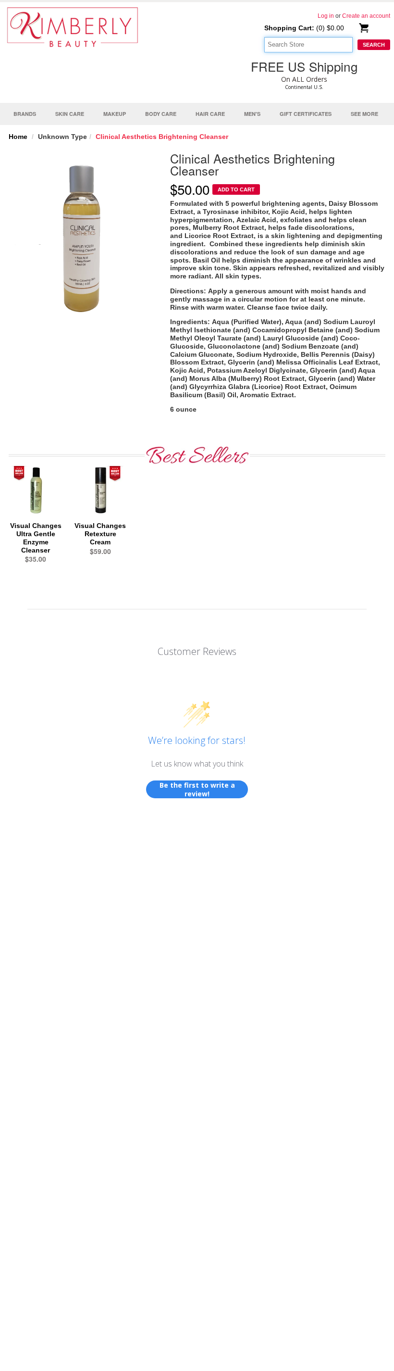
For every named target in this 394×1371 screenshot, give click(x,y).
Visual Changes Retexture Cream (100, 534)
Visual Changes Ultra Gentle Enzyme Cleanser (36, 537)
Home (18, 136)
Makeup (114, 113)
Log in (326, 16)
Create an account (366, 16)
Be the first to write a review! (197, 789)
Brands (24, 113)
